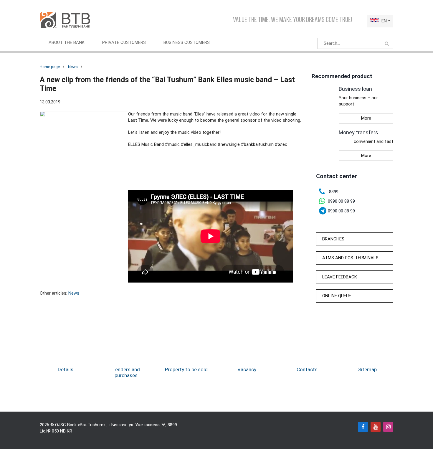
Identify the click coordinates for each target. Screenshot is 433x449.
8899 (172, 424)
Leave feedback (339, 277)
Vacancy (246, 369)
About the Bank (67, 42)
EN (384, 21)
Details (65, 369)
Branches (333, 239)
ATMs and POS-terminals (350, 257)
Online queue (336, 295)
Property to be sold (186, 369)
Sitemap (367, 369)
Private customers (124, 42)
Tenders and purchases (126, 372)
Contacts (307, 369)
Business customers (186, 42)
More (366, 118)
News (73, 67)
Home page (50, 67)
